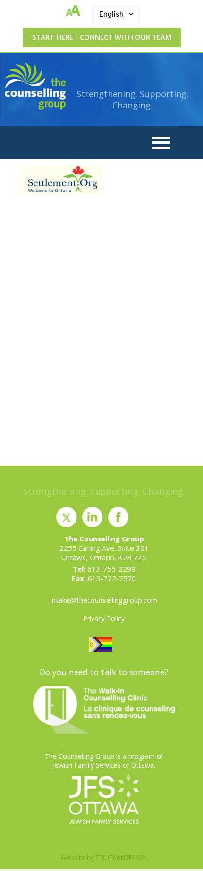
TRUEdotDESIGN (122, 857)
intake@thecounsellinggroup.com (104, 600)
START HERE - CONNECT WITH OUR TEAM (101, 36)
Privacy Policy (104, 618)
